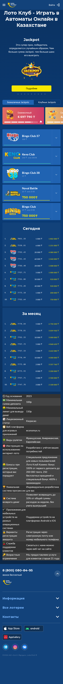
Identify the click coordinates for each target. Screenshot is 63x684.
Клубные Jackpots (47, 102)
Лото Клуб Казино (36, 464)
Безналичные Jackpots (18, 102)
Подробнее (31, 88)
